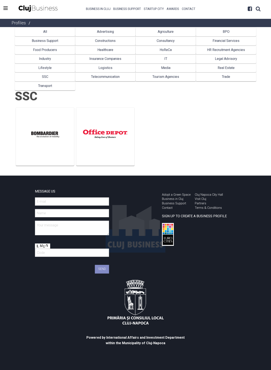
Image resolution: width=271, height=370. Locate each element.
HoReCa (166, 50)
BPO (226, 32)
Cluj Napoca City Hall (209, 195)
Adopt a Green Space (176, 195)
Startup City (154, 9)
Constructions (105, 41)
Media (165, 68)
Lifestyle (45, 68)
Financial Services (226, 41)
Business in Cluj (98, 9)
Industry (45, 59)
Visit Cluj (200, 199)
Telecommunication (105, 77)
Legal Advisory (226, 59)
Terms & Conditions (208, 208)
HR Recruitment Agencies (226, 50)
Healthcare (105, 50)
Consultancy (166, 41)
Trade (226, 77)
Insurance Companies (105, 59)
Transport (45, 86)
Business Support (127, 9)
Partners (200, 203)
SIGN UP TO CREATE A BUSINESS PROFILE (194, 216)
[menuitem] (98, 8)
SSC (45, 77)
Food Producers (45, 50)
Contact (188, 9)
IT (165, 59)
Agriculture (166, 32)
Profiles (19, 22)
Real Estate (226, 68)
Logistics (105, 68)
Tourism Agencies (165, 77)
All (45, 32)
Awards (173, 9)
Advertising (105, 32)
